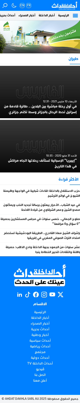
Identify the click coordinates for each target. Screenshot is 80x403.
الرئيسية (63, 15)
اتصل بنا (40, 375)
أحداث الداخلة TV (40, 363)
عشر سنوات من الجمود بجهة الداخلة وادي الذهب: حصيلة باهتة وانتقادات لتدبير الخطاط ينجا (43, 249)
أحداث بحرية (40, 329)
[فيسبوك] (36, 294)
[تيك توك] (27, 294)
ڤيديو (40, 369)
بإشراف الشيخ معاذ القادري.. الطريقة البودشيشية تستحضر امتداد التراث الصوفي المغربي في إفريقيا (42, 235)
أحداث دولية (40, 358)
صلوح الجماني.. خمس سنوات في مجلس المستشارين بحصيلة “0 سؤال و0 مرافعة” (40, 221)
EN (22, 5)
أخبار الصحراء (26, 15)
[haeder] (40, 36)
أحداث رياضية (40, 346)
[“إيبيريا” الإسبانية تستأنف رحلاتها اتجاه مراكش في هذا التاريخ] (40, 146)
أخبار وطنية (40, 335)
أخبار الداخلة (47, 15)
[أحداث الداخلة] (64, 5)
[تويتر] (60, 294)
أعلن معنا (40, 380)
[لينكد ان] (19, 294)
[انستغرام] (44, 294)
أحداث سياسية (40, 340)
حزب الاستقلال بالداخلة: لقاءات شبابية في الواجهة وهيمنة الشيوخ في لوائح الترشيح (41, 193)
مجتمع (40, 352)
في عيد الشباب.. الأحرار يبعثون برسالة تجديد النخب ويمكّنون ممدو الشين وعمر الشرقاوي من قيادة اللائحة (41, 207)
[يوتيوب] (52, 294)
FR (29, 5)
